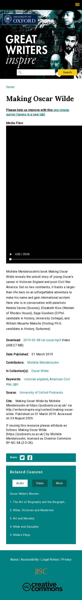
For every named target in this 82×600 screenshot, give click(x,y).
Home (10, 87)
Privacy (66, 559)
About (14, 559)
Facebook (29, 457)
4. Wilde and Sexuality (24, 526)
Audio (20, 483)
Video (40, 483)
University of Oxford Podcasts (41, 392)
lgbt (15, 384)
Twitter (22, 457)
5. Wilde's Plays (20, 535)
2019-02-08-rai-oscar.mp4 (42, 340)
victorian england (36, 379)
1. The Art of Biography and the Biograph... (38, 502)
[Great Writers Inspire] (20, 19)
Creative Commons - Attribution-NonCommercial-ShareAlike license (43, 586)
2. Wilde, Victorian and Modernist (32, 510)
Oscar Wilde (40, 371)
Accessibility (30, 559)
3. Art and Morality (22, 518)
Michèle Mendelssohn (43, 362)
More (59, 483)
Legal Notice (50, 559)
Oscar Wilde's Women (24, 493)
